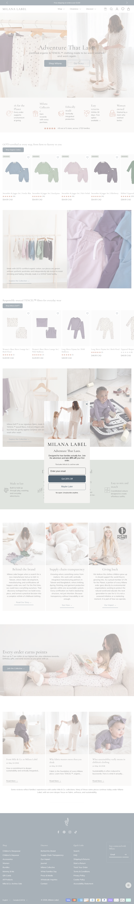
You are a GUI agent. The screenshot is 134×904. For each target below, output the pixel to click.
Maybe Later (67, 486)
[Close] (87, 404)
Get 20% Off (67, 479)
